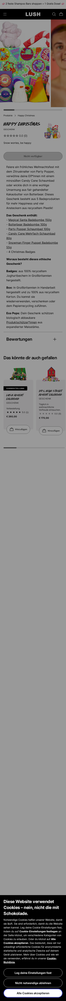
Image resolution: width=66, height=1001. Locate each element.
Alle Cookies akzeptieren (33, 993)
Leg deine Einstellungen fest (33, 973)
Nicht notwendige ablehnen (33, 983)
